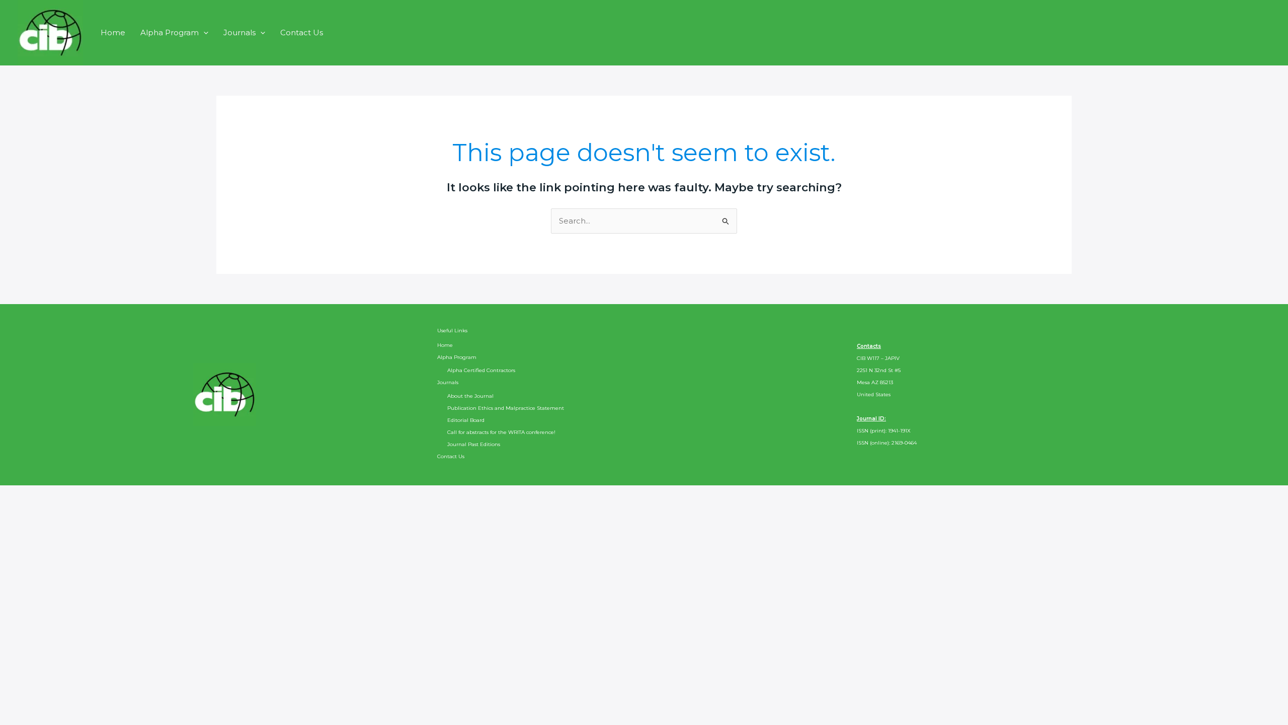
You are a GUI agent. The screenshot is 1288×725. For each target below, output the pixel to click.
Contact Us (301, 32)
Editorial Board (466, 420)
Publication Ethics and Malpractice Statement (505, 408)
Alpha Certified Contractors (481, 370)
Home (113, 32)
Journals (239, 32)
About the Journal (470, 396)
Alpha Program (169, 32)
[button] (203, 32)
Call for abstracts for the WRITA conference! (501, 432)
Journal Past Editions (473, 444)
